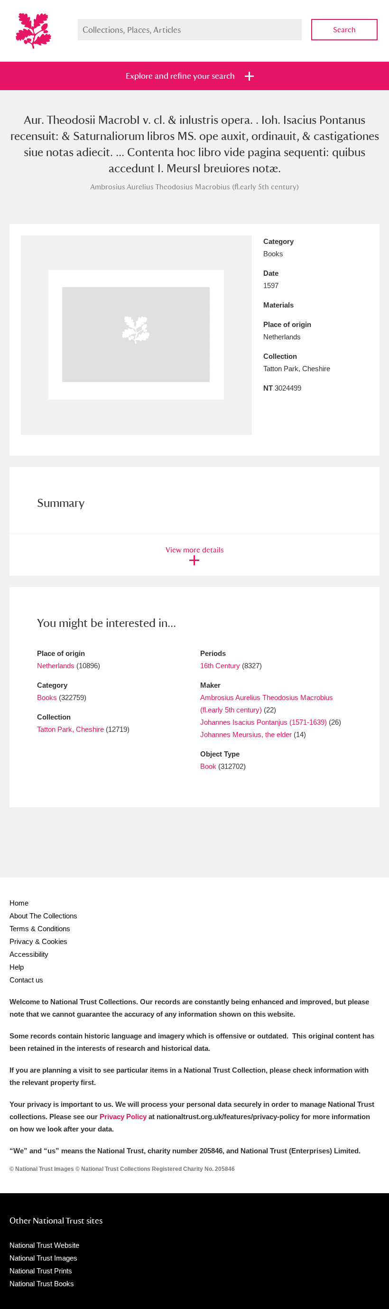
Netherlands (55, 666)
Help (16, 967)
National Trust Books (41, 1284)
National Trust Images (43, 1258)
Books (47, 697)
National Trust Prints (40, 1271)
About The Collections (43, 916)
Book (208, 766)
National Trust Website (44, 1245)
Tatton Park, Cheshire (70, 729)
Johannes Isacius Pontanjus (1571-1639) (263, 722)
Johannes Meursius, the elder (246, 734)
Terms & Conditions (39, 929)
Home (18, 903)
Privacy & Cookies (38, 941)
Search (344, 29)
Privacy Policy (123, 1117)
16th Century (220, 666)
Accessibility (28, 954)
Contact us (26, 980)
